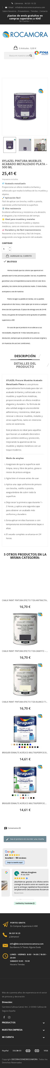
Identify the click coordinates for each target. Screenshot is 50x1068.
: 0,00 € (27, 48)
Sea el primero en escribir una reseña (27, 839)
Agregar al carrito (21, 256)
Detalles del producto (25, 365)
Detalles (34, 605)
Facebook (4, 1017)
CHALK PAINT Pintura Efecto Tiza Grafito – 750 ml (25, 651)
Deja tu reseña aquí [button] (14, 862)
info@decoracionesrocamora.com (30, 7)
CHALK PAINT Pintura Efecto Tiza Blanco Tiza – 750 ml (25, 702)
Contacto (43, 11)
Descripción (25, 356)
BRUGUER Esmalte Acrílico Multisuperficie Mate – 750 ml (25, 803)
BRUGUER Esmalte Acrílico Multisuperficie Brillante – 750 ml (25, 752)
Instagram (9, 1017)
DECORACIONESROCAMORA (24, 1059)
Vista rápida (25, 605)
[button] (25, 48)
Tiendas (34, 11)
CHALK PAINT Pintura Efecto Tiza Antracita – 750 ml (25, 600)
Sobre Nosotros (9, 11)
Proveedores (23, 11)
